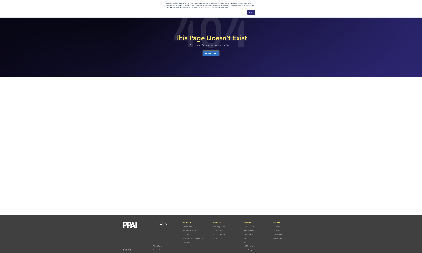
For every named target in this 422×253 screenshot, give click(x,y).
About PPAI (277, 227)
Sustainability (247, 250)
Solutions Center (248, 227)
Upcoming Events (219, 227)
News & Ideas (187, 227)
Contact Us (276, 231)
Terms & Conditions (160, 250)
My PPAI (245, 242)
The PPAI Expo (218, 231)
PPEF (244, 238)
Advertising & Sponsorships (193, 238)
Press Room (187, 242)
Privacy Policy (157, 246)
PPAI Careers (277, 238)
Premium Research (189, 231)
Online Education (249, 234)
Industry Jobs (277, 234)
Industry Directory (219, 238)
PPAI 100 (186, 234)
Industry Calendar (219, 234)
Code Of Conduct (249, 231)
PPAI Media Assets (249, 246)
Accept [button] (251, 12)
